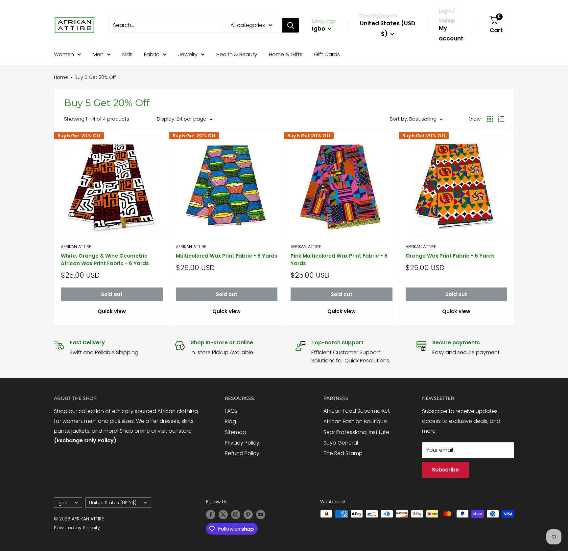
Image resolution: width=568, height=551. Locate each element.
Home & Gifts (285, 54)
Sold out (112, 294)
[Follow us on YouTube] (260, 514)
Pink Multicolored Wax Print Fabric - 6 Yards (339, 259)
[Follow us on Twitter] (223, 514)
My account (451, 33)
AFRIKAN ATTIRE (76, 246)
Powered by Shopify (77, 527)
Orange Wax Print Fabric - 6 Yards (450, 255)
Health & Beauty (236, 54)
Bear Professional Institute (356, 432)
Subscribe (445, 469)
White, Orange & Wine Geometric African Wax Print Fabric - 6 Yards (105, 259)
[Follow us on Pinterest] (248, 514)
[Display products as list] (501, 119)
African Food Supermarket (356, 411)
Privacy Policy (242, 443)
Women (64, 54)
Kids (127, 54)
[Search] (290, 25)
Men (98, 54)
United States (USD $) (112, 503)
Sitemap (235, 432)
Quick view (112, 311)
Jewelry (188, 54)
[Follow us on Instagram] (235, 514)
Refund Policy (242, 453)
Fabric (151, 54)
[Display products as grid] (490, 119)
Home (61, 77)
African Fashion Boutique (355, 421)
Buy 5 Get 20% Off (95, 77)
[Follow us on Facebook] (210, 514)
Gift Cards (327, 54)
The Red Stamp (343, 453)
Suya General (340, 443)
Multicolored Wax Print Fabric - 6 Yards (226, 255)
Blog (230, 421)
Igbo (62, 503)
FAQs (231, 411)
